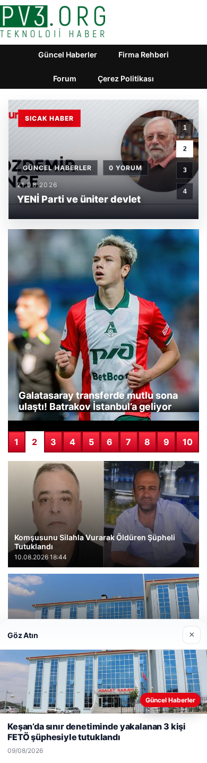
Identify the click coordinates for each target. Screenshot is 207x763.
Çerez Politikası (126, 78)
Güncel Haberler (67, 54)
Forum (64, 78)
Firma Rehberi (143, 54)
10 (188, 442)
